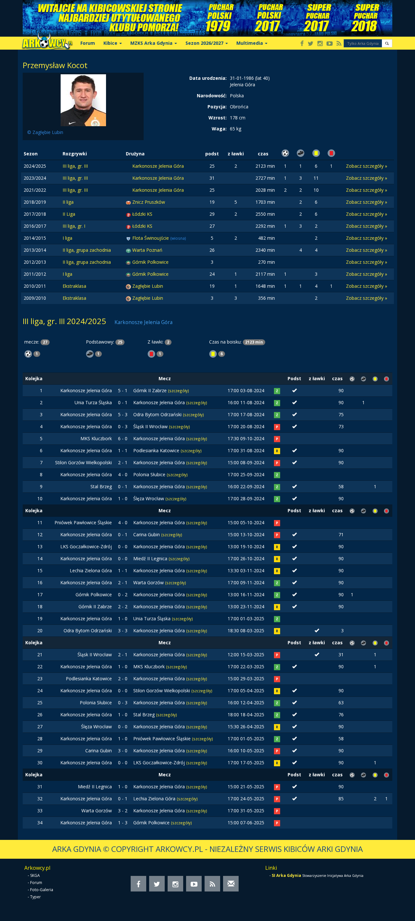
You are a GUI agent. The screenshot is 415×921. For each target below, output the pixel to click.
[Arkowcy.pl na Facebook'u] (302, 44)
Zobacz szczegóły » (366, 166)
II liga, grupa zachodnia (87, 250)
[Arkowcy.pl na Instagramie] (320, 44)
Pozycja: (217, 106)
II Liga (69, 214)
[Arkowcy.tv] (330, 44)
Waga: (219, 129)
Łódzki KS (142, 214)
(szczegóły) (178, 390)
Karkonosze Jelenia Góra (158, 166)
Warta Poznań (147, 250)
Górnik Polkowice (150, 262)
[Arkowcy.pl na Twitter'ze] (310, 44)
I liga (67, 238)
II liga (68, 202)
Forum (87, 43)
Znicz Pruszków (148, 202)
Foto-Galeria (41, 889)
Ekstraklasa (74, 286)
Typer (35, 897)
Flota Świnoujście (151, 238)
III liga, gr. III (75, 166)
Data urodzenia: (208, 78)
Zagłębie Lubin (147, 286)
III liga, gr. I (74, 226)
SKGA (35, 875)
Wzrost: (217, 118)
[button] (387, 43)
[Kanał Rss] (339, 44)
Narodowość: (212, 95)
